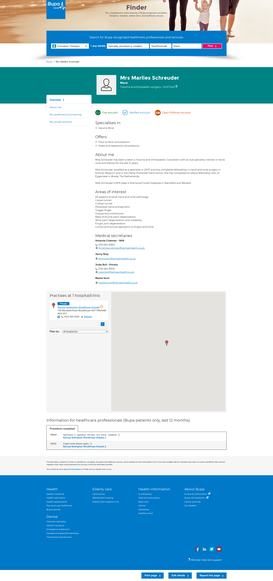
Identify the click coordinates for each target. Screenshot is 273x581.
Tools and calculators (149, 497)
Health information (154, 489)
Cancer (142, 505)
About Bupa (194, 489)
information (76, 469)
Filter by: (54, 331)
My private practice (61, 121)
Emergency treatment (58, 529)
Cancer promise (192, 501)
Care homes (98, 494)
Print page (151, 575)
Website (88, 316)
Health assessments (56, 501)
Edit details (179, 575)
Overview (55, 99)
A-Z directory (145, 494)
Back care (143, 501)
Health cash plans (55, 497)
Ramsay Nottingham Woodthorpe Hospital (79, 307)
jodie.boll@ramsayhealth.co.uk (116, 272)
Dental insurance (55, 525)
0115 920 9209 (71, 316)
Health (52, 489)
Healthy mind (145, 513)
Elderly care (102, 489)
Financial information (195, 494)
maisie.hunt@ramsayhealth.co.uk (118, 282)
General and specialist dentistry (62, 533)
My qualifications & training (65, 114)
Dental (52, 517)
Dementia (143, 509)
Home (49, 61)
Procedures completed (62, 428)
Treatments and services (58, 537)
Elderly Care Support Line (105, 501)
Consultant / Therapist (68, 46)
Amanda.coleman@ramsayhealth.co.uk (121, 247)
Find (211, 45)
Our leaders (190, 505)
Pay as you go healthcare (59, 505)
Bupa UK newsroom (194, 497)
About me (55, 107)
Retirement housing (102, 497)
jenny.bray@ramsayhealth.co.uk (117, 258)
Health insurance (55, 494)
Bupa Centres (53, 509)
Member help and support (206, 559)
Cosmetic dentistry (56, 521)
